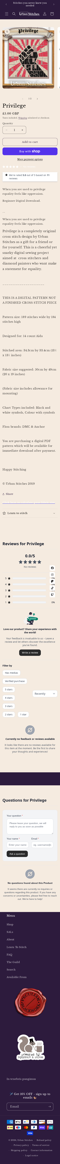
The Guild (13, 962)
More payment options (30, 159)
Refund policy (44, 1140)
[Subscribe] (49, 1106)
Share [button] (9, 494)
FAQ (9, 954)
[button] (6, 14)
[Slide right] (37, 98)
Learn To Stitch (17, 947)
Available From (16, 977)
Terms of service (41, 1145)
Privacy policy (21, 1145)
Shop (10, 924)
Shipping (22, 118)
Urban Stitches (25, 1140)
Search (11, 969)
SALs (10, 932)
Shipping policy (19, 1150)
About (10, 939)
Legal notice (31, 1155)
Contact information (41, 1150)
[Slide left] (22, 98)
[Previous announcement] (6, 4)
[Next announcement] (54, 4)
